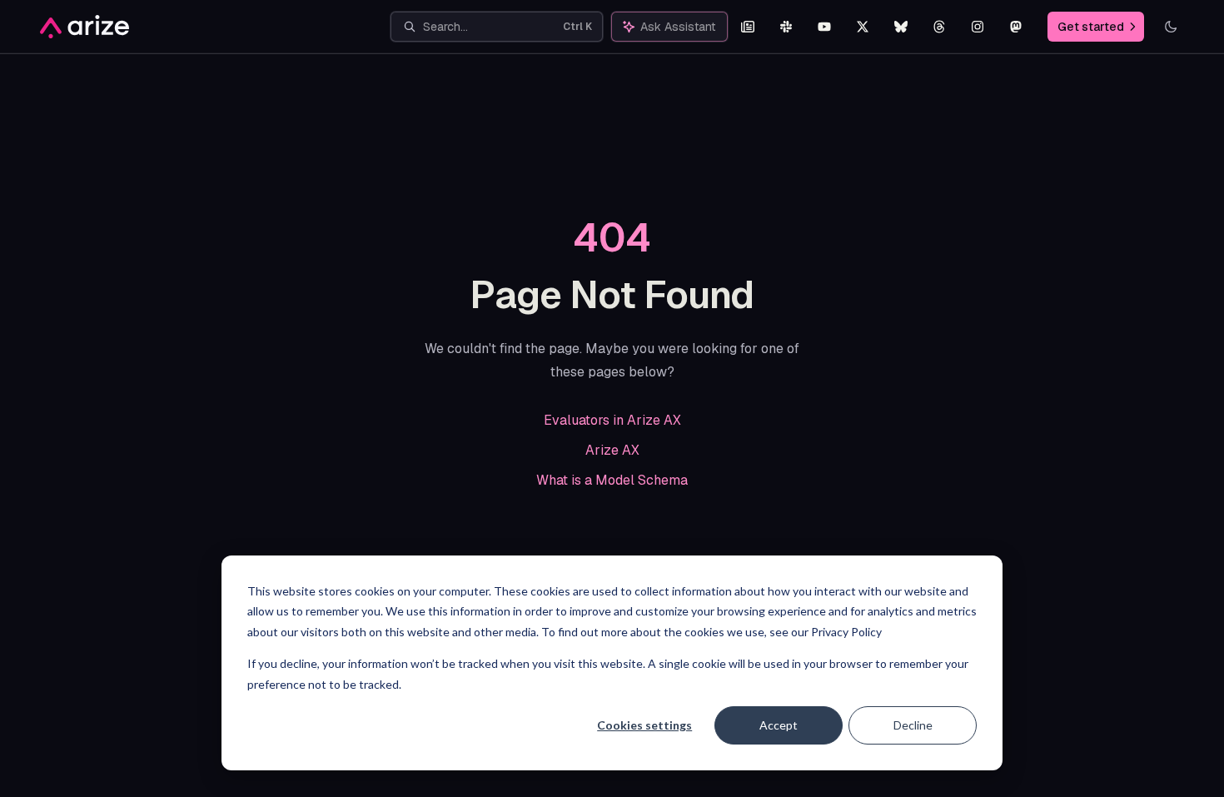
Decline (913, 725)
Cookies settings (644, 725)
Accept (778, 725)
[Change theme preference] (1170, 26)
